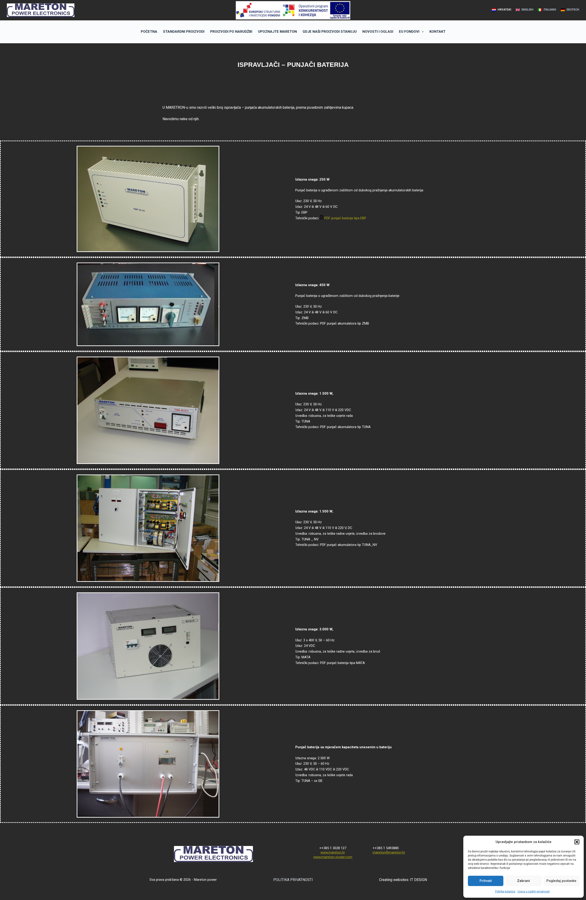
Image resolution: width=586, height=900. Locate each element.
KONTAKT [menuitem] (437, 32)
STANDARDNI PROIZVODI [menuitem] (183, 32)
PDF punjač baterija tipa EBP (345, 218)
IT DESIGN (418, 880)
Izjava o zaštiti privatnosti (534, 891)
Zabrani (523, 881)
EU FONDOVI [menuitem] (409, 32)
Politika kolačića (505, 891)
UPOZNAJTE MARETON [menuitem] (277, 32)
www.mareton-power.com (332, 857)
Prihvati (486, 881)
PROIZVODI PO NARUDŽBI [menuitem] (231, 32)
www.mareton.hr (332, 852)
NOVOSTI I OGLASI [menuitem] (377, 32)
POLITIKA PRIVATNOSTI (293, 880)
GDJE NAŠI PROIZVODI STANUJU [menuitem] (330, 32)
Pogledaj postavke (561, 881)
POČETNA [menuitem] (149, 32)
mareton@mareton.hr (389, 852)
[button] (577, 842)
